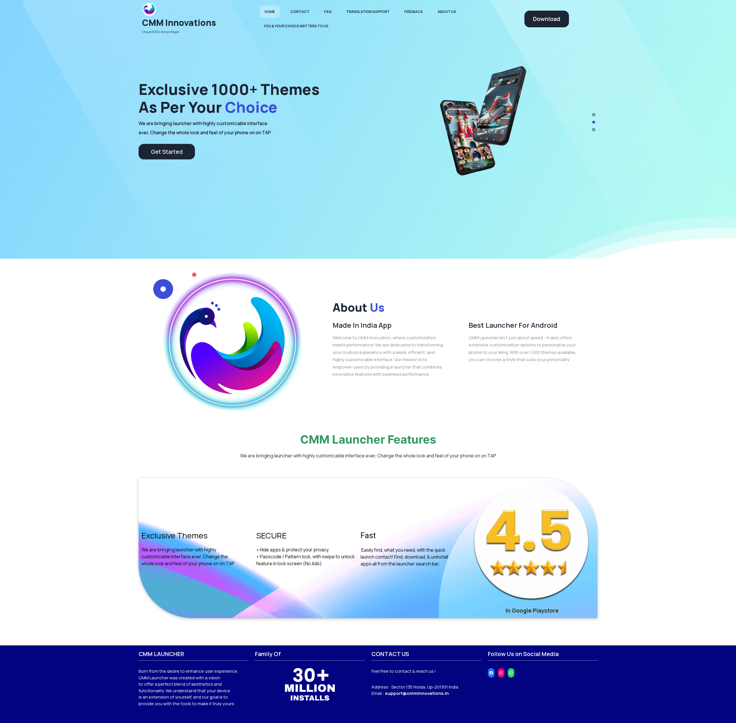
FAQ (327, 11)
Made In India (203, 93)
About (359, 307)
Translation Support (368, 11)
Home (269, 11)
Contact (299, 11)
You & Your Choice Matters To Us (296, 26)
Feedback (413, 11)
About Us (447, 11)
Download (546, 19)
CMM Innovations (179, 22)
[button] (593, 114)
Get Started (167, 147)
